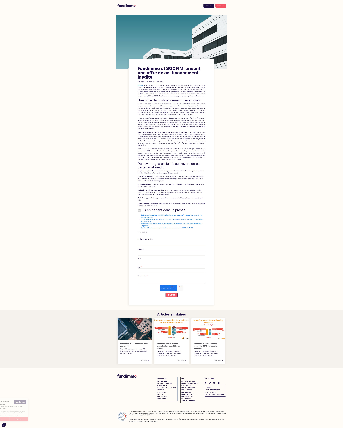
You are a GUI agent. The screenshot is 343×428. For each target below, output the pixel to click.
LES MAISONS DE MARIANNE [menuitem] (215, 394)
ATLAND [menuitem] (208, 387)
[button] (4, 425)
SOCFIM (140, 85)
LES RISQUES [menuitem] (161, 399)
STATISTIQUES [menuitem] (162, 396)
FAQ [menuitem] (182, 379)
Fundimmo (148, 82)
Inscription (220, 6)
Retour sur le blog (146, 239)
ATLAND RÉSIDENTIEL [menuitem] (213, 390)
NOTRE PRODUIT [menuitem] (162, 381)
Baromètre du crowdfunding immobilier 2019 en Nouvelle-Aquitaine (206, 346)
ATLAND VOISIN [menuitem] (211, 392)
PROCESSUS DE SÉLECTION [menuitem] (166, 387)
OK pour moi (29, 419)
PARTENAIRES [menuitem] (161, 392)
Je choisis (11, 419)
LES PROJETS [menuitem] (161, 379)
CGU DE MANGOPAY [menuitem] (188, 387)
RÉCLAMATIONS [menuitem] (186, 390)
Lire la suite (143, 360)
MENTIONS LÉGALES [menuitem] (188, 381)
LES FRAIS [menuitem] (160, 390)
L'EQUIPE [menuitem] (160, 394)
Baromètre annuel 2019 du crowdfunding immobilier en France (168, 346)
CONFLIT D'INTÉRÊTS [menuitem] (188, 401)
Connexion (208, 6)
